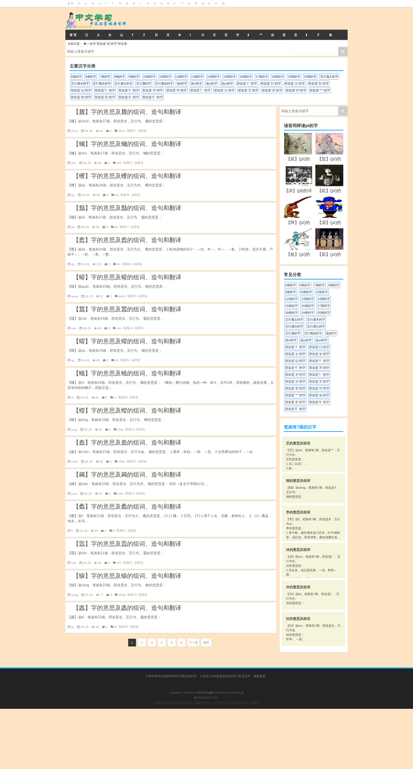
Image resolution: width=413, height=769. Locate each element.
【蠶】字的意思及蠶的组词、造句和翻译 (127, 309)
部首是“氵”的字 (200, 90)
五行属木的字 (80, 83)
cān (119, 328)
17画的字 (262, 76)
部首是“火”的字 (224, 90)
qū (117, 194)
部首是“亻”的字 (247, 83)
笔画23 (132, 296)
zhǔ (119, 162)
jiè (116, 227)
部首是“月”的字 (153, 90)
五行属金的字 (164, 83)
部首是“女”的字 (318, 83)
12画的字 (181, 76)
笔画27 (131, 130)
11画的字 (165, 76)
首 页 (70, 3)
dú (118, 264)
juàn (120, 493)
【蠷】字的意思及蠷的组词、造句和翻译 (127, 341)
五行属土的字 (329, 76)
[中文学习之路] (109, 18)
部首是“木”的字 (176, 90)
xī (72, 397)
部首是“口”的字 (271, 83)
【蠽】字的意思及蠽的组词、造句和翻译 (127, 208)
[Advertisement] (129, 739)
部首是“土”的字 (295, 83)
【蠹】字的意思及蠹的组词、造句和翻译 (127, 240)
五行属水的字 (102, 83)
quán (74, 296)
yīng (74, 429)
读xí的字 (196, 83)
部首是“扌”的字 (129, 90)
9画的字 (134, 76)
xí (115, 397)
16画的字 (245, 76)
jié (72, 227)
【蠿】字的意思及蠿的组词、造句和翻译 (127, 112)
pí (72, 627)
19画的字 (294, 76)
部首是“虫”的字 (81, 97)
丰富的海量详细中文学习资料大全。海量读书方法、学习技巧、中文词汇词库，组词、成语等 (206, 703)
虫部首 (142, 130)
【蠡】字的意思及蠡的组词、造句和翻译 (127, 506)
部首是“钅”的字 (129, 97)
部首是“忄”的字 (105, 90)
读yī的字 (211, 83)
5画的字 (76, 76)
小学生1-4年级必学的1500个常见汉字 (225, 676)
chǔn (74, 461)
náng (74, 595)
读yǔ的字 (227, 83)
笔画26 (125, 194)
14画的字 (213, 76)
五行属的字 (143, 83)
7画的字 (105, 76)
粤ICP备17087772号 (206, 697)
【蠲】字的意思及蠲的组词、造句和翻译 (127, 474)
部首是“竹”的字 (296, 90)
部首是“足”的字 (105, 97)
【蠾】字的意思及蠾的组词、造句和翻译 (127, 144)
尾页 (206, 642)
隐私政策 (259, 676)
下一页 (193, 642)
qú (73, 195)
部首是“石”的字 (272, 90)
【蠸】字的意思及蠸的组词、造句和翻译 (127, 277)
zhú (73, 163)
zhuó (74, 131)
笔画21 (131, 461)
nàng (122, 594)
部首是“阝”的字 (153, 97)
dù (73, 264)
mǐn (73, 563)
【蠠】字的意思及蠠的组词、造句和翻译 (127, 543)
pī (115, 626)
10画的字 (149, 76)
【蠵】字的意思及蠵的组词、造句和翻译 (127, 373)
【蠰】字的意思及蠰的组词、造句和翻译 (127, 576)
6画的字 (90, 76)
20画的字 (310, 76)
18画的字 (278, 76)
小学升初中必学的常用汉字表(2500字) (171, 676)
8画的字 (119, 76)
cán (73, 328)
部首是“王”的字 (248, 90)
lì (114, 530)
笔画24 (126, 264)
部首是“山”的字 (81, 90)
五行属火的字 (123, 83)
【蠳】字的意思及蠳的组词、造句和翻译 (127, 410)
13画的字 (197, 76)
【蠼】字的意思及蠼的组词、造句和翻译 (127, 176)
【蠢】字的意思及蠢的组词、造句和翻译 (127, 442)
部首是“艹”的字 (320, 90)
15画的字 (229, 76)
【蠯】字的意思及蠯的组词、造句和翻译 (127, 608)
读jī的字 (182, 83)
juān (74, 493)
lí (72, 531)
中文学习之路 (236, 692)
